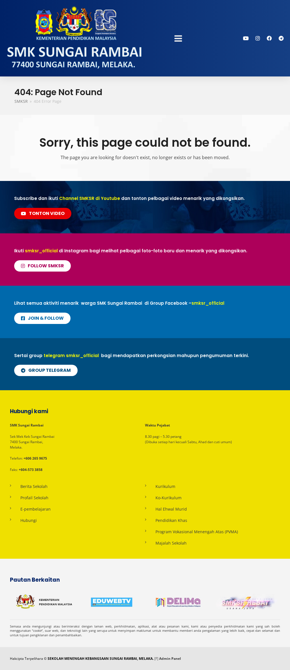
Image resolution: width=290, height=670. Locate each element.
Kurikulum (165, 486)
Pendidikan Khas (171, 520)
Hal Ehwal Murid (171, 509)
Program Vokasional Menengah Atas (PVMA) (196, 531)
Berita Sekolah (34, 486)
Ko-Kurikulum (168, 497)
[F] (156, 658)
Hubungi (28, 520)
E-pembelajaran (35, 509)
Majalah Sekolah (171, 543)
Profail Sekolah (34, 497)
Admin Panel (170, 658)
